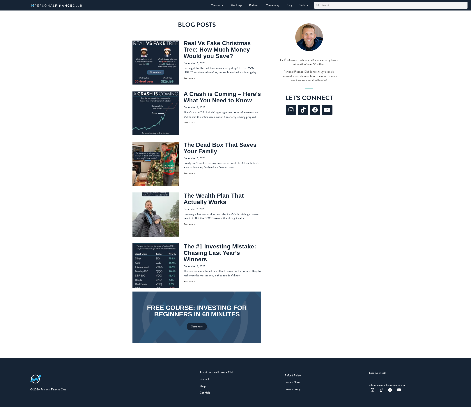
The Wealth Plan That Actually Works (214, 198)
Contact (204, 379)
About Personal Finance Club (216, 372)
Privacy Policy (292, 389)
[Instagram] (291, 110)
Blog (289, 5)
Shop (203, 386)
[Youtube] (327, 110)
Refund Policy (292, 375)
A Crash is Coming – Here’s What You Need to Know (222, 97)
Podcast (253, 5)
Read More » (189, 78)
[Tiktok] (303, 110)
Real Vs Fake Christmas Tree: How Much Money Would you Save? (217, 49)
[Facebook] (315, 110)
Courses (215, 5)
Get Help (236, 5)
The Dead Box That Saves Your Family (220, 148)
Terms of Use (292, 382)
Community (272, 5)
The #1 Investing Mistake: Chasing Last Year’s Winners (220, 253)
